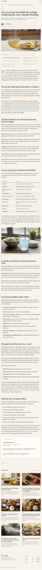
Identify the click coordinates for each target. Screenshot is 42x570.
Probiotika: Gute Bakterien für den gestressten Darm (31, 61)
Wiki (4, 1)
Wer (32, 557)
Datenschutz (38, 561)
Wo (32, 561)
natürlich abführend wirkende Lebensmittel (26, 390)
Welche (26, 563)
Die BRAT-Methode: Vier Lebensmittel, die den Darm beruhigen (31, 58)
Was (26, 561)
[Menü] (40, 2)
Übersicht (38, 557)
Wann (26, 557)
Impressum (38, 559)
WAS (6, 462)
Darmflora (14, 266)
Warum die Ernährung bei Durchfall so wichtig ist (11, 57)
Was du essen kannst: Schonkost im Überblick (11, 60)
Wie (32, 559)
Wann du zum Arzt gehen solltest (8, 66)
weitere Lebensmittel (28, 431)
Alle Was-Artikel (36, 470)
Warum (26, 559)
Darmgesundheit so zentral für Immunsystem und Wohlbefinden (19, 111)
